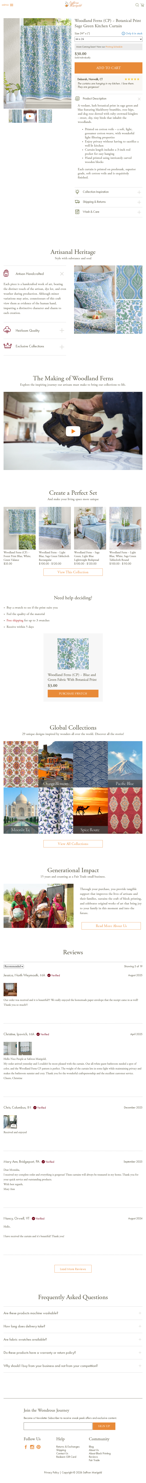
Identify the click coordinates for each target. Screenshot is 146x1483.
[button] (7, 5)
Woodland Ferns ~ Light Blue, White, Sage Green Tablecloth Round (122, 556)
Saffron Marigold (92, 1472)
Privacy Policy (51, 1472)
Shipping (61, 1450)
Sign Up (104, 1426)
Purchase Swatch (73, 693)
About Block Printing (100, 1453)
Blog (91, 1446)
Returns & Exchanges (68, 1446)
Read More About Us (111, 926)
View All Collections (73, 844)
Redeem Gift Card (66, 1456)
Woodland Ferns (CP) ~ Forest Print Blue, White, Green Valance (17, 556)
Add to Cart (108, 68)
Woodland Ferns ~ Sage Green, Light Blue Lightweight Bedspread (87, 556)
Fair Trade (94, 1460)
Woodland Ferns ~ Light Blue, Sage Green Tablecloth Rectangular (54, 556)
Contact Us (62, 1453)
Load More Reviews (73, 1269)
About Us (94, 1450)
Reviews (93, 1456)
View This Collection (73, 572)
